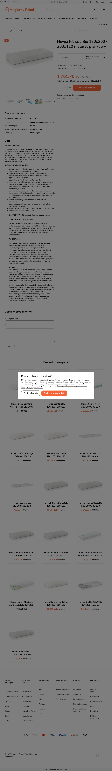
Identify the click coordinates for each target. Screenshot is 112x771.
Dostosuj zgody (31, 393)
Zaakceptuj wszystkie (54, 393)
